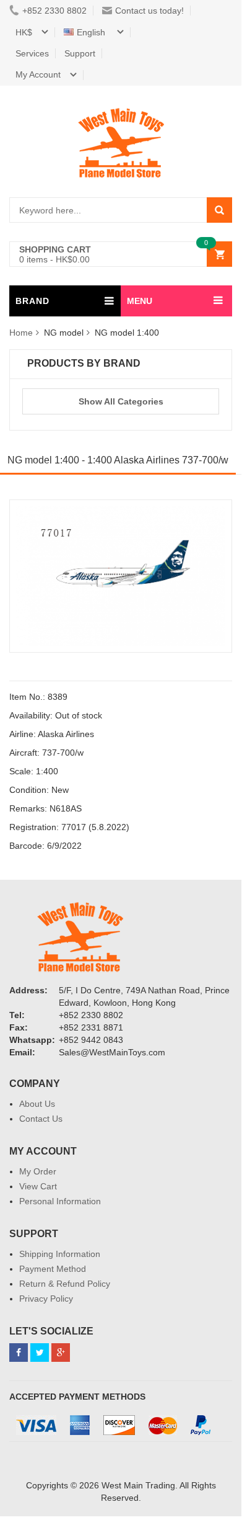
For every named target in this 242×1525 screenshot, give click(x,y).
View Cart (38, 1186)
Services (32, 53)
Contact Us (41, 1119)
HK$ (23, 32)
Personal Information (60, 1201)
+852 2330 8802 (54, 11)
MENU (139, 301)
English (92, 32)
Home (21, 333)
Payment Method (52, 1269)
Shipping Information (59, 1254)
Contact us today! (149, 11)
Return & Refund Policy (64, 1284)
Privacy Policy (46, 1299)
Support (79, 53)
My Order (37, 1171)
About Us (37, 1104)
